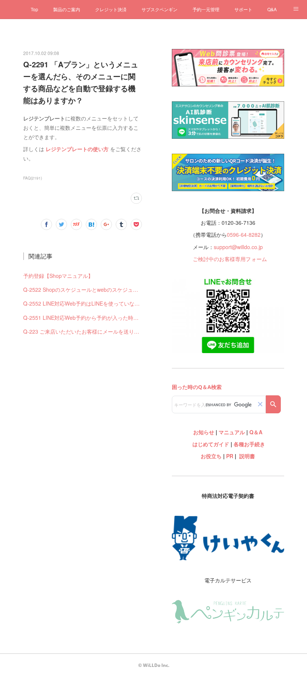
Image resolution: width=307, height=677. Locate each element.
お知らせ (203, 432)
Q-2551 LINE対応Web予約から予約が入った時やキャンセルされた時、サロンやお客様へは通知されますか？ (82, 317)
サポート (243, 9)
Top (34, 9)
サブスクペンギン (159, 9)
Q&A (272, 9)
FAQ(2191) (32, 178)
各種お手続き (249, 444)
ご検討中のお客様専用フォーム (230, 259)
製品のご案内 (66, 9)
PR (229, 456)
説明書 (247, 456)
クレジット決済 (111, 9)
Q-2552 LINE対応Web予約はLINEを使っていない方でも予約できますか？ (82, 303)
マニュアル (232, 432)
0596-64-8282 (244, 234)
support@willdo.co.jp (238, 247)
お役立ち (211, 456)
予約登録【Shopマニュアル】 (58, 275)
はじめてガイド (210, 444)
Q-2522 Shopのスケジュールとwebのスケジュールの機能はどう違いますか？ (82, 289)
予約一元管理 (205, 9)
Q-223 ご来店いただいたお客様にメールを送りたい (82, 331)
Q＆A (255, 432)
